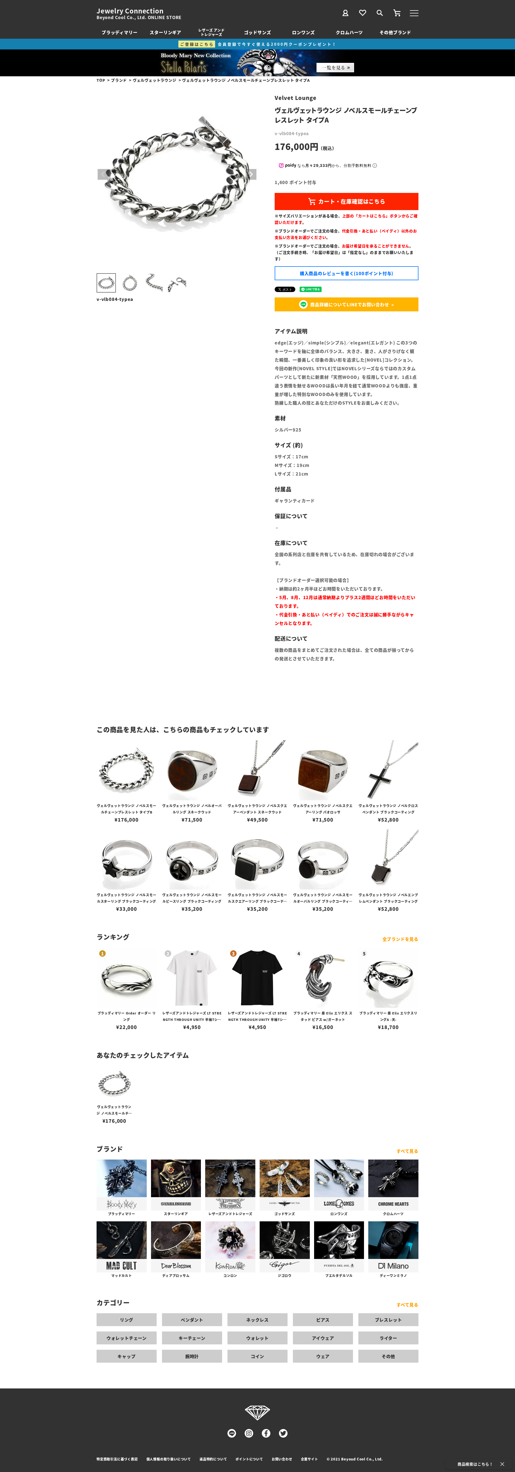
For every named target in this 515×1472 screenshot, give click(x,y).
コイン (257, 1356)
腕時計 (192, 1356)
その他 (388, 1356)
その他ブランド (395, 32)
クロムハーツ (349, 32)
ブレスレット (388, 1319)
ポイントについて (249, 1459)
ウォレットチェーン (126, 1338)
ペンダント (192, 1319)
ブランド (119, 80)
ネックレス (257, 1319)
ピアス (323, 1319)
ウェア (323, 1356)
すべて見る (407, 1151)
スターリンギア (165, 32)
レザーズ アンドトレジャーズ (211, 32)
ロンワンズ (303, 32)
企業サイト (309, 1459)
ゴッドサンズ (257, 32)
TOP (101, 80)
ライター (388, 1338)
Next (251, 174)
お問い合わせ (282, 1459)
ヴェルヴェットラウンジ (154, 80)
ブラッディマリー (119, 32)
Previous (103, 174)
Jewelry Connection (130, 11)
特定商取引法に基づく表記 (117, 1459)
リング (126, 1319)
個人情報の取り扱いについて (168, 1459)
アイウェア (323, 1338)
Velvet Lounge (295, 98)
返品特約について (213, 1459)
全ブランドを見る (400, 939)
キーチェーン (192, 1338)
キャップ (126, 1356)
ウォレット (257, 1338)
